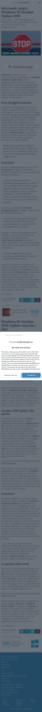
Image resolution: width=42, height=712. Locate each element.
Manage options (10, 375)
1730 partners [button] (13, 352)
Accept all (31, 375)
